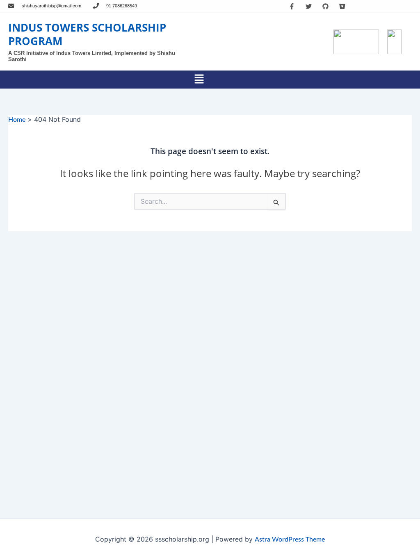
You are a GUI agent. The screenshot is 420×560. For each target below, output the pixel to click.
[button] (199, 79)
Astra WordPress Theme (290, 539)
